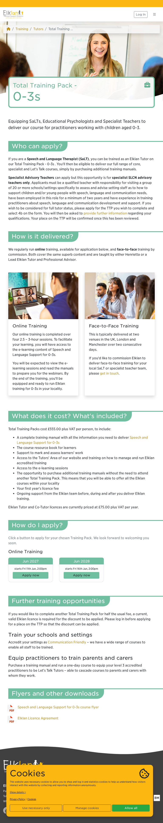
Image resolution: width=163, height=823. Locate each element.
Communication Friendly (67, 642)
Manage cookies (87, 808)
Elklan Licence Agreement (38, 718)
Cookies (31, 799)
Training (21, 29)
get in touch (109, 373)
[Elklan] (13, 14)
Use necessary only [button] (36, 808)
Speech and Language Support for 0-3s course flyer (58, 707)
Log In (141, 14)
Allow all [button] (131, 808)
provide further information (105, 213)
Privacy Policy (17, 799)
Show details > (18, 792)
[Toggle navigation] (154, 14)
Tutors (38, 29)
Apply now (30, 575)
